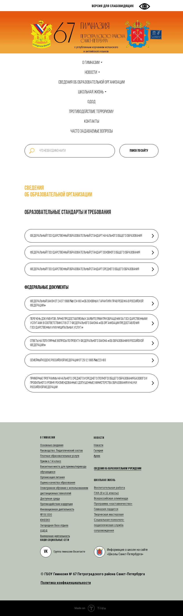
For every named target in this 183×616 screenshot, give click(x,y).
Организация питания (52, 477)
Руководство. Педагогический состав (61, 450)
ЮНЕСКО (45, 520)
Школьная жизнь (91, 92)
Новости (91, 72)
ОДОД (91, 102)
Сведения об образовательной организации (91, 82)
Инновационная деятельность (57, 509)
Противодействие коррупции (56, 504)
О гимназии (91, 63)
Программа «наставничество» (113, 503)
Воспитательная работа (109, 487)
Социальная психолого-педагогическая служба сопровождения (109, 525)
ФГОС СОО (46, 514)
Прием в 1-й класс (50, 461)
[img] (99, 551)
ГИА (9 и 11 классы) (106, 493)
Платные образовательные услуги (59, 455)
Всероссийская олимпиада (111, 498)
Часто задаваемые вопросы (92, 131)
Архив (97, 455)
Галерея (98, 450)
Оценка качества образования (57, 482)
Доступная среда (50, 498)
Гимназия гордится (106, 509)
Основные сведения (51, 445)
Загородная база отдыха (54, 525)
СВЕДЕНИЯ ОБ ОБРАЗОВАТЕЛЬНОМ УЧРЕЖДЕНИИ (117, 468)
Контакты (91, 121)
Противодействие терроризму (91, 112)
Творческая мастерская (109, 514)
